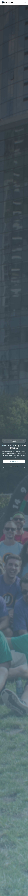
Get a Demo (13, 461)
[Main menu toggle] (25, 2)
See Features (13, 466)
